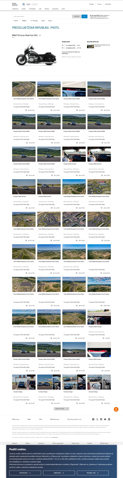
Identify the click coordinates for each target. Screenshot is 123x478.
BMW (29, 419)
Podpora (14, 443)
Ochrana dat (75, 443)
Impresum (41, 443)
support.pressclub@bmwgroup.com (99, 18)
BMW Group (15, 419)
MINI (40, 419)
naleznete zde (55, 437)
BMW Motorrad (54, 419)
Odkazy (27, 443)
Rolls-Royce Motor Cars (74, 419)
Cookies (89, 443)
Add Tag (76, 16)
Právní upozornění (58, 443)
